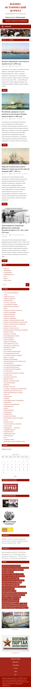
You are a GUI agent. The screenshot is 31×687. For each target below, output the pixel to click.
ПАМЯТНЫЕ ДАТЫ (9, 274)
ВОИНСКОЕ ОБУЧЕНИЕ (10, 334)
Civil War (14, 567)
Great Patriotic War (7, 572)
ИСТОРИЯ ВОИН (8, 371)
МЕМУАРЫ (6, 384)
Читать (4, 90)
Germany (20, 569)
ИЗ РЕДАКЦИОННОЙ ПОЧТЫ (11, 353)
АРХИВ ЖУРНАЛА (8, 300)
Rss (15, 674)
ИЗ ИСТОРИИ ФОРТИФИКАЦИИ (12, 351)
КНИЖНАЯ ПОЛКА (9, 379)
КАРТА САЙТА (7, 280)
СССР (21, 603)
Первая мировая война (8, 601)
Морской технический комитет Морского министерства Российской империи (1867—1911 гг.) (15, 169)
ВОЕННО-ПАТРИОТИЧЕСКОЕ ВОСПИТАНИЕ (15, 322)
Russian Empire (15, 578)
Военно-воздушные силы (9, 590)
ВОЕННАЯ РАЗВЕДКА (9, 314)
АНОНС (6, 294)
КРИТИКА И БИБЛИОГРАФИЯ (11, 381)
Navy (22, 574)
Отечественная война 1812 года (10, 599)
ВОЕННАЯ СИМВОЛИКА (10, 318)
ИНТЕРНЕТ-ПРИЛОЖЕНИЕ (11, 359)
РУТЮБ (15, 668)
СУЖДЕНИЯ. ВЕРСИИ (9, 429)
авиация (16, 605)
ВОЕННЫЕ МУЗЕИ (8, 332)
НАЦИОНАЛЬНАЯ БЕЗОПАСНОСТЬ (13, 390)
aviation (18, 565)
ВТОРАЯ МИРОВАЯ (9, 337)
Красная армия (16, 597)
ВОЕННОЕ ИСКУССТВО (10, 326)
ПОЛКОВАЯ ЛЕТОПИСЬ (10, 416)
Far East (4, 569)
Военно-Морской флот (8, 588)
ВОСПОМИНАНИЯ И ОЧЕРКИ (11, 336)
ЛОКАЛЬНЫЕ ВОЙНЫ (9, 382)
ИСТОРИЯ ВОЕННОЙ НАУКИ (11, 367)
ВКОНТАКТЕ (15, 662)
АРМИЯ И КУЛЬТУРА (9, 296)
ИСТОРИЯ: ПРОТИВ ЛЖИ (10, 377)
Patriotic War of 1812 (7, 576)
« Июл (14, 476)
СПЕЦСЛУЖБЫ (8, 425)
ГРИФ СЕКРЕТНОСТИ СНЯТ (11, 343)
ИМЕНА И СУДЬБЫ (9, 357)
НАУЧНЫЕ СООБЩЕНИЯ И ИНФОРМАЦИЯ (15, 388)
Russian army (5, 578)
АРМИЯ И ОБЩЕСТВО (16, 66)
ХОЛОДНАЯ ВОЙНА (9, 439)
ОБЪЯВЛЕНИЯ (7, 270)
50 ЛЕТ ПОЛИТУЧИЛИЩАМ (11, 292)
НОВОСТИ (6, 268)
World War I (20, 580)
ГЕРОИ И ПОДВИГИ (9, 339)
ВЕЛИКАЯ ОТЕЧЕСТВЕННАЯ (11, 306)
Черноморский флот (7, 605)
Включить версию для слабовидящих (16, 20)
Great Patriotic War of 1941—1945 (10, 574)
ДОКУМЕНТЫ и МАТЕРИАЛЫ (11, 345)
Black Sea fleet (6, 567)
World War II (5, 582)
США (25, 603)
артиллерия (23, 605)
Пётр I (17, 601)
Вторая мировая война (8, 592)
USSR (15, 580)
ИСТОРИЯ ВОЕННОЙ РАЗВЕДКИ (12, 369)
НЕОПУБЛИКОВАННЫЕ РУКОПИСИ (13, 392)
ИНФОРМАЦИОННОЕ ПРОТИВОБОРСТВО (15, 361)
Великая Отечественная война (10, 584)
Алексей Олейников (16, 582)
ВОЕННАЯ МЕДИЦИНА (10, 312)
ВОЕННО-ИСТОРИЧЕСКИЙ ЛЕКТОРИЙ (14, 320)
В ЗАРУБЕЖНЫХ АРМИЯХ (11, 304)
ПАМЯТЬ (6, 408)
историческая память (8, 607)
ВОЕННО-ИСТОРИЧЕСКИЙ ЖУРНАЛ (15, 7)
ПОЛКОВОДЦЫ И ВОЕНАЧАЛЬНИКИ (13, 418)
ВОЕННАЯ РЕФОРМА (9, 316)
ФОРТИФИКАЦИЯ (8, 435)
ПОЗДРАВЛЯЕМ (8, 272)
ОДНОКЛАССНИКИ (15, 659)
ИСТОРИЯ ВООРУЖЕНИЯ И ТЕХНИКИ (14, 373)
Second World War (7, 580)
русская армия (20, 607)
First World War (12, 569)
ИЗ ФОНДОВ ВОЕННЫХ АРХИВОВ (13, 355)
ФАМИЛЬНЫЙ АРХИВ (9, 433)
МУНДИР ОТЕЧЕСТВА (9, 386)
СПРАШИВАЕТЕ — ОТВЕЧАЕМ (12, 427)
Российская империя (8, 603)
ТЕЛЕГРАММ (15, 665)
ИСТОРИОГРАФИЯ (8, 363)
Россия (17, 603)
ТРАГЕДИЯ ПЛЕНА (8, 431)
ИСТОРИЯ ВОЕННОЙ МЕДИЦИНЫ (13, 365)
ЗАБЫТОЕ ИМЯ (8, 349)
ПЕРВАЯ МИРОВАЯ (9, 410)
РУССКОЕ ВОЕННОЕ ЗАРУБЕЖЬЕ (12, 424)
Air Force (4, 565)
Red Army (17, 576)
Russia (22, 576)
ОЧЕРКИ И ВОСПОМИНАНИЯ (11, 404)
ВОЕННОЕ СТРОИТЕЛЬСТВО (18, 118)
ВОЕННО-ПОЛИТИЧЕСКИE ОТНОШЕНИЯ (14, 324)
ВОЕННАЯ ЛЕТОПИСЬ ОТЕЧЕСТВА (19, 173)
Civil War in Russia (23, 567)
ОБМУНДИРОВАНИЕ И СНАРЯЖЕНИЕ (14, 400)
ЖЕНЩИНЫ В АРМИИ (9, 347)
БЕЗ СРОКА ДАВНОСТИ (10, 302)
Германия (5, 595)
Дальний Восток (6, 597)
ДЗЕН (15, 671)
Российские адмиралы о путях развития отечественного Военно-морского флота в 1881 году (14, 114)
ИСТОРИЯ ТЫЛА (8, 375)
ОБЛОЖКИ (6, 398)
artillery (11, 565)
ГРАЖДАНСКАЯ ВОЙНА (10, 341)
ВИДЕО (5, 278)
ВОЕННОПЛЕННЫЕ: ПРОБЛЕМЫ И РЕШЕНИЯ (16, 330)
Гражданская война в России (17, 595)
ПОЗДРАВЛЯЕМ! (8, 414)
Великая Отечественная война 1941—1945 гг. (13, 586)
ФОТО (5, 276)
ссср (26, 607)
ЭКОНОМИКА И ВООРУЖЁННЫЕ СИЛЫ (14, 441)
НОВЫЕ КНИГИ (8, 396)
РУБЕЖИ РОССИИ (8, 422)
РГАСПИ (6, 420)
